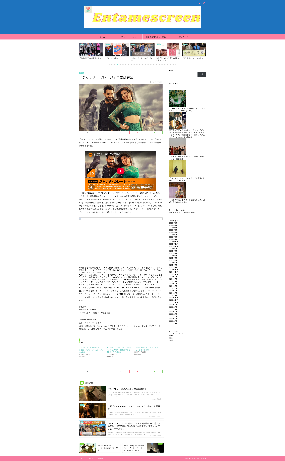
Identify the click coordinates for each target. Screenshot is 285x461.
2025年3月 (173, 263)
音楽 (171, 340)
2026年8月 (173, 223)
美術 (171, 338)
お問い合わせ (182, 37)
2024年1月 (173, 295)
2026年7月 (173, 225)
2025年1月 (173, 267)
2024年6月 (173, 284)
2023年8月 (173, 307)
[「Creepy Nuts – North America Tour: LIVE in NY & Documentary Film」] (177, 98)
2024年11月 (174, 272)
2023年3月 (173, 319)
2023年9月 (173, 305)
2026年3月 (173, 235)
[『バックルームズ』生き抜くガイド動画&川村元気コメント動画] (177, 168)
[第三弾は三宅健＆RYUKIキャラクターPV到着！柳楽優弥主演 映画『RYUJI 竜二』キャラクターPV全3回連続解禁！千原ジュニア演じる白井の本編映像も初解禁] (177, 120)
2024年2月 (173, 293)
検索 (171, 71)
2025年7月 (173, 253)
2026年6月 (173, 228)
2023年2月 (173, 321)
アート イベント (176, 333)
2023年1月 (173, 323)
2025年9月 (173, 249)
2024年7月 (173, 281)
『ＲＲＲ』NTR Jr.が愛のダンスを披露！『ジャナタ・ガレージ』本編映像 (91, 350)
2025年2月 (173, 265)
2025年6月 (173, 256)
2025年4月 (173, 260)
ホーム (102, 37)
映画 (81, 73)
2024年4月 (173, 288)
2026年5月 (173, 230)
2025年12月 (174, 242)
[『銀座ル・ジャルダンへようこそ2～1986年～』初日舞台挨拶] (177, 146)
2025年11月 (174, 244)
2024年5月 (173, 286)
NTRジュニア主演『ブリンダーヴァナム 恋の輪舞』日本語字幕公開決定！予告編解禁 (119, 350)
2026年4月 (173, 232)
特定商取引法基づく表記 (156, 37)
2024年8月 (173, 279)
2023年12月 (174, 298)
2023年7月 (173, 309)
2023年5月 (173, 314)
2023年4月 (173, 316)
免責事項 (100, 458)
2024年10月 (174, 274)
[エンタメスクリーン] (142, 28)
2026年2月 (173, 237)
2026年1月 (173, 239)
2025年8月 (173, 251)
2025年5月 (173, 258)
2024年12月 (174, 270)
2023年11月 (174, 300)
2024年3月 (173, 291)
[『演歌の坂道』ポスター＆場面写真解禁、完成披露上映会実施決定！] (177, 190)
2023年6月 (173, 312)
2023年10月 (174, 302)
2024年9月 (173, 277)
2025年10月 (174, 246)
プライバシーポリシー (129, 37)
